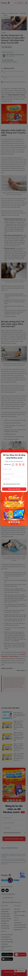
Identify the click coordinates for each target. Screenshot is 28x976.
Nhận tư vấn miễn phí (14, 489)
